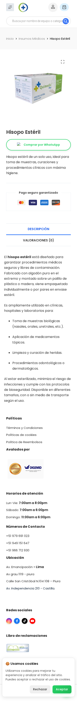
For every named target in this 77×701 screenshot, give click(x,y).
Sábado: (27, 510)
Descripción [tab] (38, 229)
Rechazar (40, 689)
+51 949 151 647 (17, 543)
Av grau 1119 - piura (20, 574)
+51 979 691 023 (17, 536)
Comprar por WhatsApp (42, 145)
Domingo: (13, 517)
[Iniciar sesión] (53, 7)
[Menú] (10, 7)
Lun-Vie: (26, 503)
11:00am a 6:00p (34, 517)
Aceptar (62, 689)
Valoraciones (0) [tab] (38, 240)
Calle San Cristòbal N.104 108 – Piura (33, 581)
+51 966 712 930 (17, 550)
